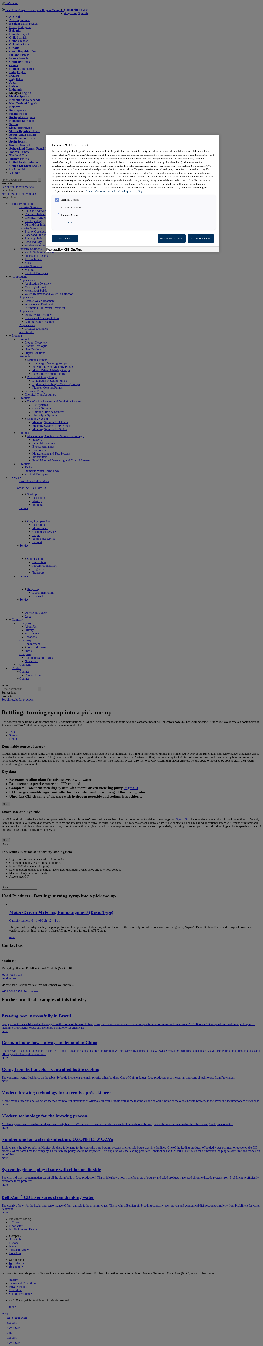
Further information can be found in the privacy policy (114, 191)
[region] (132, 193)
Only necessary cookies (171, 238)
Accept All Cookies (200, 238)
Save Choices (65, 238)
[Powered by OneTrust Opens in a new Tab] (66, 250)
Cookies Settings (68, 223)
